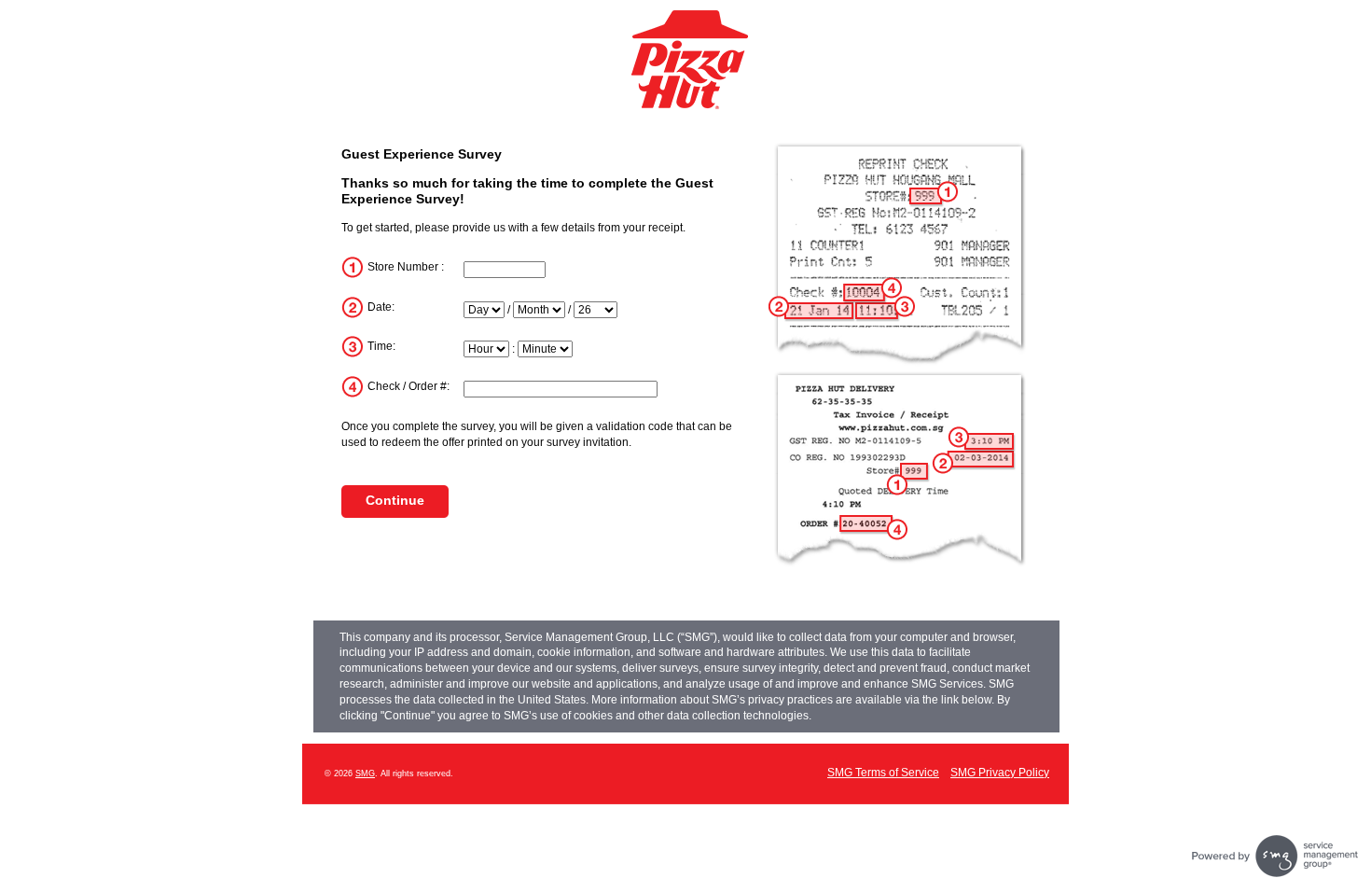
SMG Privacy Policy (999, 772)
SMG (365, 773)
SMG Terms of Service (883, 772)
